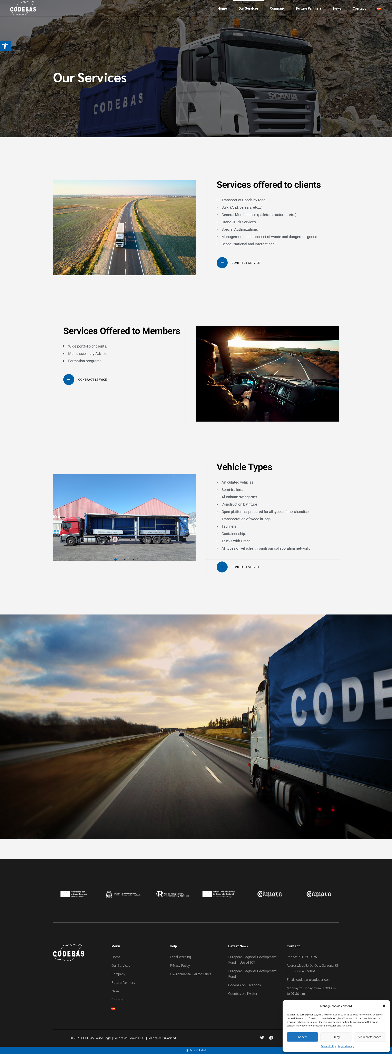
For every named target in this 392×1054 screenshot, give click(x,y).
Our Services (120, 965)
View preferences (370, 1037)
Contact (117, 999)
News (115, 991)
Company (118, 974)
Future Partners (123, 982)
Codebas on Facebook (244, 985)
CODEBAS (87, 1038)
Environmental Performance (191, 974)
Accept (302, 1037)
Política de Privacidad (162, 1038)
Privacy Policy (328, 1046)
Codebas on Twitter (242, 993)
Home (115, 956)
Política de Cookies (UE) (129, 1038)
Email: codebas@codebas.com (309, 979)
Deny (336, 1037)
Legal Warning (346, 1046)
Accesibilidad (197, 1050)
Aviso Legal (103, 1038)
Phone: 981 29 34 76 (302, 956)
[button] (5, 46)
